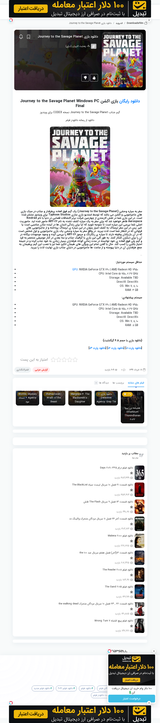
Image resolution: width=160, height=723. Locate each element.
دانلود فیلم (86, 688)
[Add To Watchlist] (28, 37)
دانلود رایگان (129, 101)
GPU (75, 269)
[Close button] (154, 651)
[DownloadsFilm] (81, 667)
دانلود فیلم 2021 (65, 688)
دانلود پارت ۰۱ (133, 348)
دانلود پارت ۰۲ (116, 348)
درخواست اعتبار (131, 698)
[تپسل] (11, 20)
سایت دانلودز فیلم (101, 695)
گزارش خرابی (41, 370)
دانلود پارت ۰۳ (97, 348)
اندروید (119, 23)
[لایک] (94, 77)
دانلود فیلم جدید (42, 688)
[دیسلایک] (85, 77)
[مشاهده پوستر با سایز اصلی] (122, 59)
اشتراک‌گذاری (23, 370)
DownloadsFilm (135, 23)
